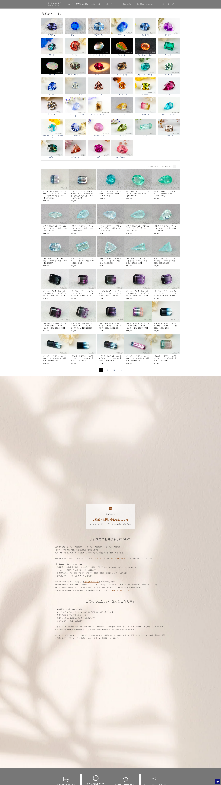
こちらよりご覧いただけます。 (121, 590)
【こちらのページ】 (91, 582)
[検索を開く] (163, 4)
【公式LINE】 (99, 558)
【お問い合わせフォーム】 (118, 558)
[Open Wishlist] (217, 781)
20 (114, 370)
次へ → (119, 370)
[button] (166, 166)
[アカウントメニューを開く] (168, 4)
